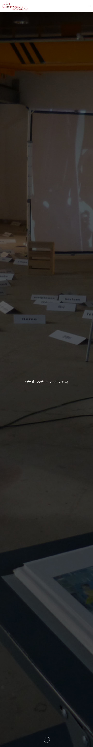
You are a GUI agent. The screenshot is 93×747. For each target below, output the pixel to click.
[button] (89, 6)
